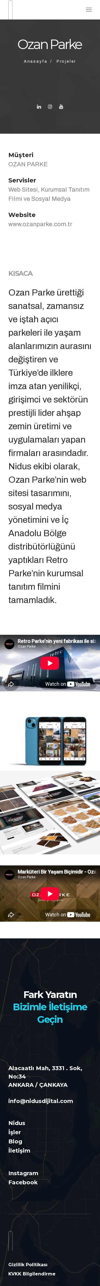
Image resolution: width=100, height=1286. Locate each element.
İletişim (19, 1150)
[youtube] (61, 107)
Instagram (23, 1173)
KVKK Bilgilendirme (32, 1274)
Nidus (16, 1123)
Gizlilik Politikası (28, 1264)
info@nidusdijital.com (40, 1101)
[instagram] (50, 107)
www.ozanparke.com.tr (40, 224)
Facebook (23, 1182)
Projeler (66, 61)
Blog (15, 1141)
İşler (14, 1132)
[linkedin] (39, 107)
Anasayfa (36, 61)
